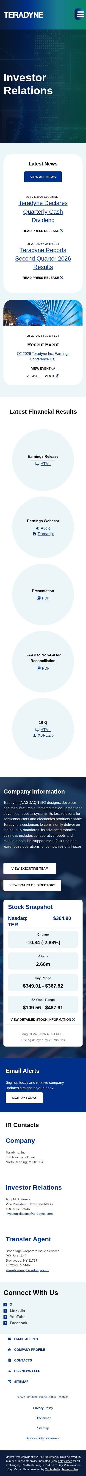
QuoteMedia (51, 1457)
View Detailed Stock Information (41, 1019)
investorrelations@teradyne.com (29, 1213)
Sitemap (18, 1381)
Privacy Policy (43, 1408)
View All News (43, 177)
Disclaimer (43, 1418)
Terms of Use (70, 1469)
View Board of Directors (32, 885)
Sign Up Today (24, 1098)
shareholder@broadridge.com (27, 1270)
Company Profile (26, 1350)
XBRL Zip (46, 735)
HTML (46, 464)
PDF (46, 598)
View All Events (41, 376)
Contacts (20, 1360)
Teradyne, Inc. (34, 1397)
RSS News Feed (24, 1371)
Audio (45, 528)
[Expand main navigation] (80, 14)
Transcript (46, 534)
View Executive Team (29, 868)
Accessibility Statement (43, 1438)
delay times (65, 1461)
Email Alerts (23, 1339)
